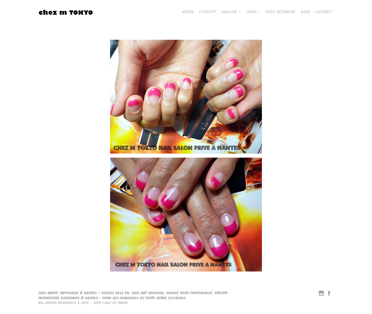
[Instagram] (321, 294)
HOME (188, 12)
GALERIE (229, 12)
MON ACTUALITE (280, 12)
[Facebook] (329, 294)
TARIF (251, 12)
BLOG (305, 12)
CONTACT (323, 12)
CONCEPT (207, 12)
